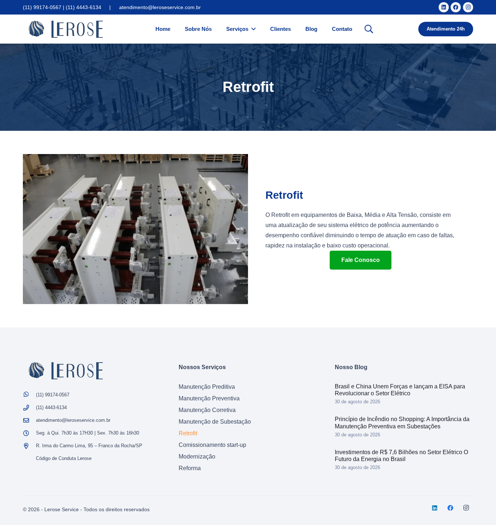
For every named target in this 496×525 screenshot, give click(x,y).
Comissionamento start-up (212, 445)
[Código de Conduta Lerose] (29, 458)
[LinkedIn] (444, 7)
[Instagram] (468, 7)
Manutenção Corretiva (207, 410)
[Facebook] (456, 7)
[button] (369, 29)
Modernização (197, 456)
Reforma (190, 468)
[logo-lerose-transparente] (66, 29)
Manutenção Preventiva (209, 398)
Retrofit (188, 433)
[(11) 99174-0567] (29, 395)
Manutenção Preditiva (207, 387)
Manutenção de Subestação (215, 422)
